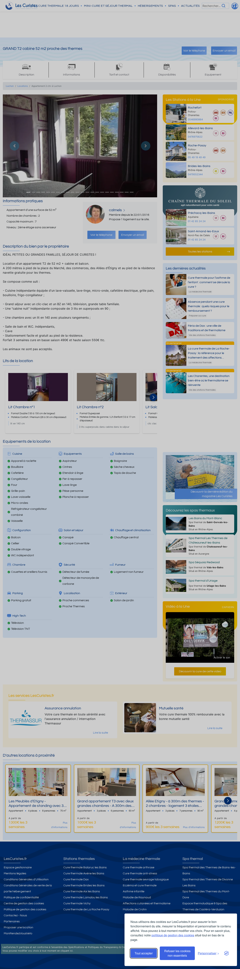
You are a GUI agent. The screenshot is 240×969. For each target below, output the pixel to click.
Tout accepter (144, 953)
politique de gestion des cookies (173, 935)
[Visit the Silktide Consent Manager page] (226, 953)
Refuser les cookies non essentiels (177, 953)
